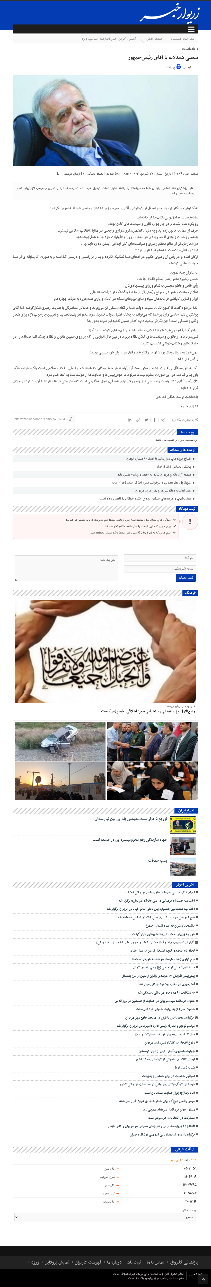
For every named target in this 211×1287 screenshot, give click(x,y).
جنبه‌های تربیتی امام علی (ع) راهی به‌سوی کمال (164, 967)
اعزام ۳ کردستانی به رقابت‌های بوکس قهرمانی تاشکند (160, 892)
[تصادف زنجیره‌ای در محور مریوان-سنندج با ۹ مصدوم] (60, 741)
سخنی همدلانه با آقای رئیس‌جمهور (163, 57)
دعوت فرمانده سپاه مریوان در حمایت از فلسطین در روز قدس (155, 1001)
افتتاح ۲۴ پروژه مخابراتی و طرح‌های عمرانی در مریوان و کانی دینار (151, 1126)
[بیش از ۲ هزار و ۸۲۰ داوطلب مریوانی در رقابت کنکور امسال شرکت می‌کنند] (152, 780)
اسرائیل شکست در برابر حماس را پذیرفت (168, 1076)
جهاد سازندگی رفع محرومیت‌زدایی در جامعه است (130, 839)
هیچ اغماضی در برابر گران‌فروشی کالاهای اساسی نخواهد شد (156, 917)
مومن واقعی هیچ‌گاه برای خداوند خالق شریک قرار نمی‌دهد (157, 1101)
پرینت (171, 66)
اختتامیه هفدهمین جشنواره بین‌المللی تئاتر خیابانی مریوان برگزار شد (151, 909)
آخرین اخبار (119, 38)
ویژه (84, 38)
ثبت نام (134, 1262)
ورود (35, 1262)
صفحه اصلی (154, 38)
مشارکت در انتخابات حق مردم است (171, 1118)
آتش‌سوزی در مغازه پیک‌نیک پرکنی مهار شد (167, 984)
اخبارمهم (105, 38)
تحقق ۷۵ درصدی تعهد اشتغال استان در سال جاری (162, 951)
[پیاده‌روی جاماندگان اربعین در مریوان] (60, 780)
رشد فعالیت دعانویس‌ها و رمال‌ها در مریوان (163, 490)
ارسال (187, 67)
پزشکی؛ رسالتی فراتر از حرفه (174, 466)
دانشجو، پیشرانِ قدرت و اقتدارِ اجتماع (170, 926)
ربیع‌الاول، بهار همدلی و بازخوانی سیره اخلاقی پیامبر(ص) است (152, 482)
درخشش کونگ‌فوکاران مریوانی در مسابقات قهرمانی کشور (157, 1084)
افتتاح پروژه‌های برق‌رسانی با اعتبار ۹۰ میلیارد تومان (159, 458)
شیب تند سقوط (185, 1068)
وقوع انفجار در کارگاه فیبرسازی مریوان (170, 1043)
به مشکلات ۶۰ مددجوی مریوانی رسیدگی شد (166, 993)
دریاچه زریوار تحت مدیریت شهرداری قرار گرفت (163, 934)
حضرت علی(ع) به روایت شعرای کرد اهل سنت (165, 1009)
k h (59, 173)
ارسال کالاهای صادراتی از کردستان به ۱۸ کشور (165, 1059)
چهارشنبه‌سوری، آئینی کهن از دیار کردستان (167, 1051)
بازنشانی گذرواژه (184, 1262)
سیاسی (93, 38)
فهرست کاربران (88, 1262)
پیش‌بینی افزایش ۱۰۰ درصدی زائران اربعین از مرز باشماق (158, 976)
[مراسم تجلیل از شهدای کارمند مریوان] (152, 741)
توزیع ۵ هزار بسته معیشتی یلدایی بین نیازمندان (131, 819)
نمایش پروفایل (57, 1262)
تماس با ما (155, 1262)
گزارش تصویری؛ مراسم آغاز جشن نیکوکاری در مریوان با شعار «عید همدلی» (145, 942)
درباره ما (114, 1262)
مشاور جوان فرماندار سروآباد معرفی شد (169, 1110)
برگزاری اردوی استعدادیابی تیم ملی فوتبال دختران (162, 1135)
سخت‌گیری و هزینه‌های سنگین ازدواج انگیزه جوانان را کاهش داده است (145, 498)
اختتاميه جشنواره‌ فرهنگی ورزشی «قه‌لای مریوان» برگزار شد (156, 901)
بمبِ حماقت (157, 860)
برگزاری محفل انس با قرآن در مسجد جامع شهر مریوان (159, 1018)
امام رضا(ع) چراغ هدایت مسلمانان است (169, 1093)
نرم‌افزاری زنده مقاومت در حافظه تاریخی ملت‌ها (163, 959)
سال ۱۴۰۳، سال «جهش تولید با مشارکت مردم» (165, 1034)
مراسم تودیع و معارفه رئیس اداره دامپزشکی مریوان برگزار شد (156, 1026)
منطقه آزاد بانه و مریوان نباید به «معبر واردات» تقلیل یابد (154, 474)
